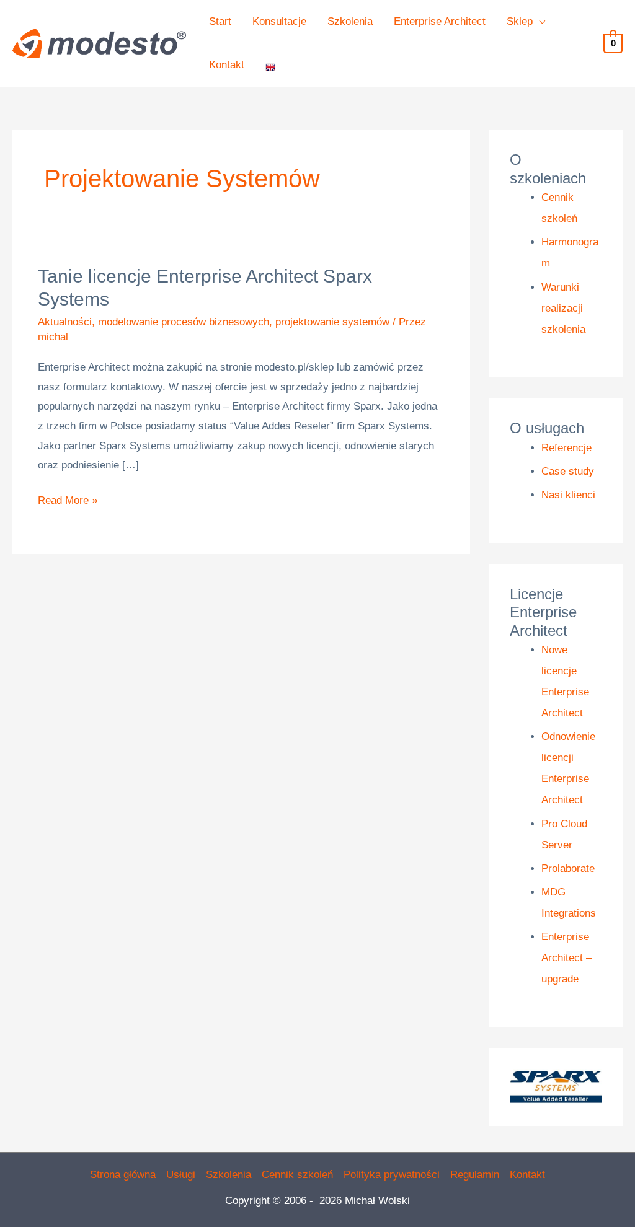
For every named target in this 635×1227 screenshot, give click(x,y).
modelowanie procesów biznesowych (183, 322)
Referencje (566, 448)
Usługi (180, 1175)
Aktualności (65, 322)
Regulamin (474, 1175)
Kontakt (527, 1175)
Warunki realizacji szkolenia (563, 308)
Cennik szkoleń (297, 1175)
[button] (539, 21)
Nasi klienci (568, 495)
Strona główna (123, 1175)
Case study (567, 471)
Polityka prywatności (392, 1175)
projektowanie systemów (332, 322)
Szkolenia (228, 1175)
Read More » (67, 498)
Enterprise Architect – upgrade (566, 958)
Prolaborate (568, 868)
